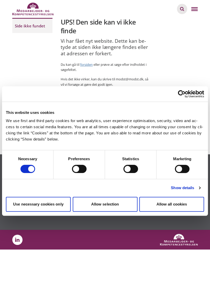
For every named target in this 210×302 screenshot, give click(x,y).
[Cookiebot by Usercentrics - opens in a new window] (181, 94)
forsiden (86, 64)
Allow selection (105, 204)
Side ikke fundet (30, 25)
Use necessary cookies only (38, 204)
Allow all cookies (171, 204)
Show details (182, 188)
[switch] (79, 169)
